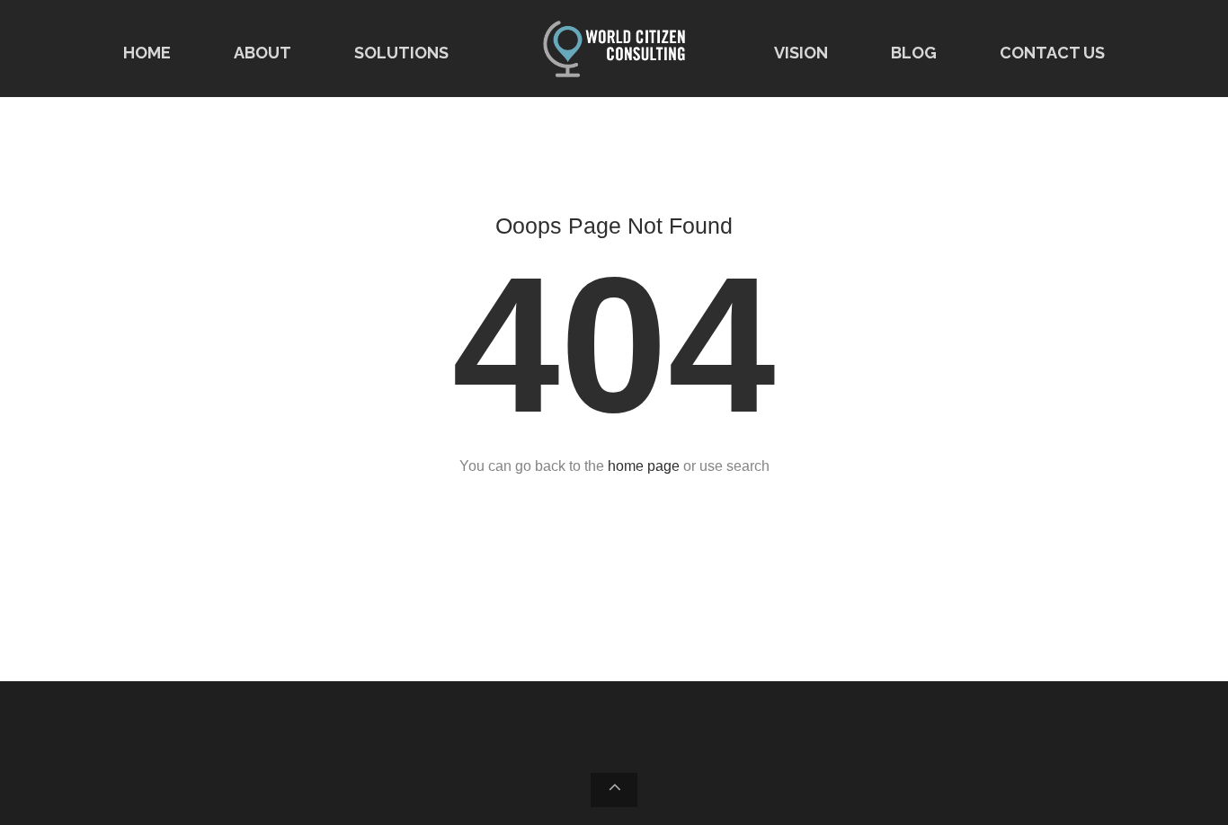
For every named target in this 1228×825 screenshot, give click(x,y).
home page (644, 466)
